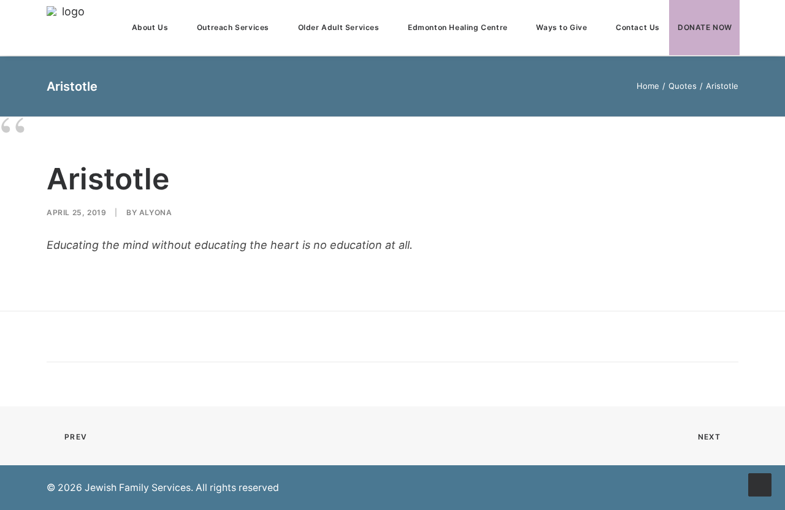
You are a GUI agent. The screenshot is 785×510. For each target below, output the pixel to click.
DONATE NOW (705, 27)
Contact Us (638, 27)
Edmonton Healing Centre (458, 27)
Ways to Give (561, 27)
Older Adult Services (339, 27)
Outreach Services (233, 27)
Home (648, 86)
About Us (150, 27)
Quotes (682, 86)
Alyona (155, 212)
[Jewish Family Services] (68, 27)
